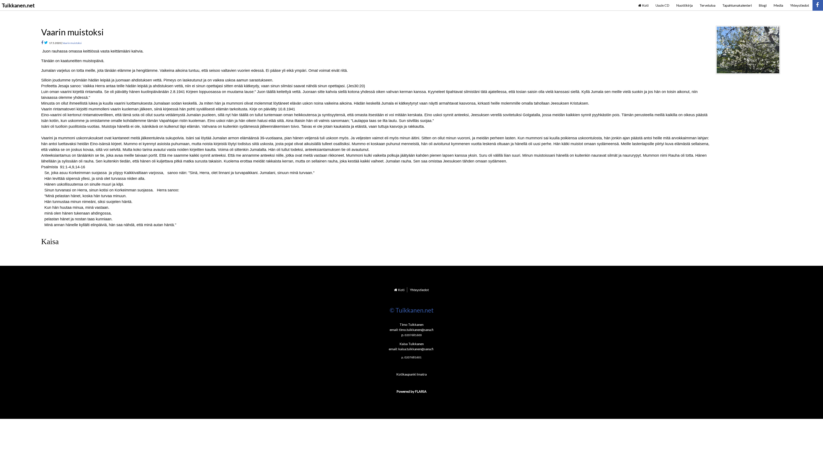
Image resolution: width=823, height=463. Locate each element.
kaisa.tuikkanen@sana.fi (416, 349)
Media (778, 5)
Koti (645, 5)
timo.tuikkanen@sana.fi (416, 330)
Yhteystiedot (799, 5)
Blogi (763, 5)
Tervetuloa (707, 5)
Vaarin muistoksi (72, 43)
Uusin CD (662, 5)
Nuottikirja (684, 5)
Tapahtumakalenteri (737, 5)
